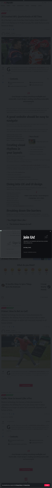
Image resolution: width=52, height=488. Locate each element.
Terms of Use (27, 485)
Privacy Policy (19, 485)
